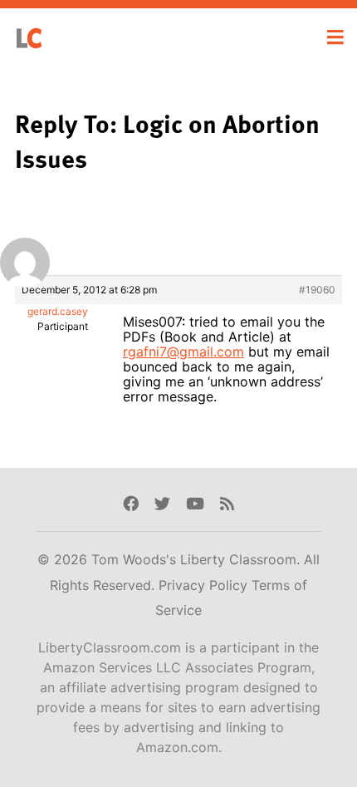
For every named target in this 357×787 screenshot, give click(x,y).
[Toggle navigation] (335, 37)
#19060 (317, 289)
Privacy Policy (205, 585)
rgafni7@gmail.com (183, 351)
